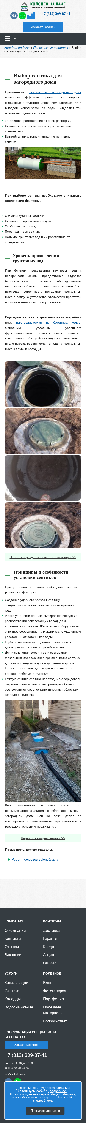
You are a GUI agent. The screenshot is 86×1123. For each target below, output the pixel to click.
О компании (15, 930)
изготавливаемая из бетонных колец (48, 322)
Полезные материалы (50, 47)
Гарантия (51, 938)
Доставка (51, 930)
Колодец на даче (17, 47)
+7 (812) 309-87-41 (56, 14)
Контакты (13, 938)
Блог (47, 983)
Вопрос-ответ (55, 1021)
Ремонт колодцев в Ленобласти (35, 859)
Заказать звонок (43, 27)
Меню (18, 39)
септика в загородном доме (55, 92)
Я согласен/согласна (45, 1110)
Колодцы (13, 999)
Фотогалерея (54, 991)
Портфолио (53, 999)
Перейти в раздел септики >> (43, 838)
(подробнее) (57, 1091)
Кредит (49, 947)
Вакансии (13, 955)
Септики (12, 991)
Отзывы (12, 947)
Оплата (49, 963)
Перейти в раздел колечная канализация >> (43, 557)
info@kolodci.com (15, 1074)
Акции (48, 955)
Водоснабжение (19, 1007)
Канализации (16, 983)
